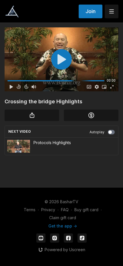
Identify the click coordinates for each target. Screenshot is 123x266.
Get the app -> (62, 225)
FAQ (65, 209)
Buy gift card (86, 209)
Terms (29, 209)
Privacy (48, 209)
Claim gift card (62, 217)
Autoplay (97, 132)
